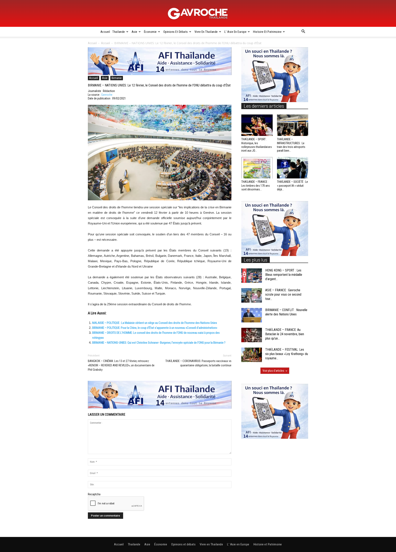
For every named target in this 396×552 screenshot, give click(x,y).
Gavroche (106, 94)
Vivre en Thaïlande (206, 32)
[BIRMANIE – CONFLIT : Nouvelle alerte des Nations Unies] (251, 315)
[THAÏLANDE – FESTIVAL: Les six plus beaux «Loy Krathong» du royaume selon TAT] (251, 355)
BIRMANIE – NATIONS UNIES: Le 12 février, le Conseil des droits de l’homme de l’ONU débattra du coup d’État (159, 85)
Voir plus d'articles (273, 370)
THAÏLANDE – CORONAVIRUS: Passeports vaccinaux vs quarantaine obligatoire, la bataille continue (198, 363)
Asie (134, 32)
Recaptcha (94, 494)
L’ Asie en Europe (235, 32)
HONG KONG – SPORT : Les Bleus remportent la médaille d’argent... (283, 274)
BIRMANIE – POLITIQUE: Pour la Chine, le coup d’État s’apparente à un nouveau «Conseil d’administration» (154, 328)
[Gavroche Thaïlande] (198, 13)
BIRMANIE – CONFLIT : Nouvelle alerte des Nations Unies (286, 312)
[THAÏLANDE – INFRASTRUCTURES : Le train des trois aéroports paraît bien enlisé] (292, 125)
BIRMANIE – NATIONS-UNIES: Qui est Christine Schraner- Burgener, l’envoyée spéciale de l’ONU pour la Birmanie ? (158, 342)
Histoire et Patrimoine (267, 32)
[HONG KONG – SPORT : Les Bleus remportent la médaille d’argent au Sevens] (251, 275)
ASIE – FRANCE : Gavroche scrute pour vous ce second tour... (283, 294)
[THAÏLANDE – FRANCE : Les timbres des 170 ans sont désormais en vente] (257, 167)
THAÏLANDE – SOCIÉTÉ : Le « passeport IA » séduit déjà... (292, 185)
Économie (150, 32)
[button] (303, 32)
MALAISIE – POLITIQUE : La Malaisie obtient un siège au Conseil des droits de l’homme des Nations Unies (154, 323)
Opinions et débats (175, 32)
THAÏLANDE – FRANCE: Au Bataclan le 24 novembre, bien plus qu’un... (284, 334)
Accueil (105, 32)
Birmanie (117, 78)
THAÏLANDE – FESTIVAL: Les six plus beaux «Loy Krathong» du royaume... (286, 354)
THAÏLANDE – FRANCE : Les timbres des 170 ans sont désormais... (255, 185)
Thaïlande (118, 32)
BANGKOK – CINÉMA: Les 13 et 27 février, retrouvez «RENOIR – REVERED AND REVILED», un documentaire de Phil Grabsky (121, 365)
